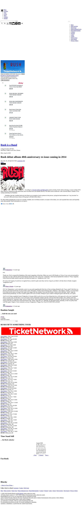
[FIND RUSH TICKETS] (13, 72)
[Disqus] (41, 245)
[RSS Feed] (5, 24)
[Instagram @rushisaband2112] (10, 24)
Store (5, 15)
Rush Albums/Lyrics (76, 29)
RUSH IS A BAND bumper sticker (10, 75)
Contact (6, 17)
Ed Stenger (20, 493)
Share (2, 162)
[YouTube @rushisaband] (19, 24)
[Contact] (22, 24)
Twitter (21, 488)
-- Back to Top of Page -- (7, 485)
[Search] (2, 24)
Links (72, 35)
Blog (5, 9)
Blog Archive (74, 26)
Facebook (15, 488)
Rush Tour (73, 27)
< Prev (35, 455)
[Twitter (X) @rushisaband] (16, 24)
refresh (2, 316)
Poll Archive (74, 38)
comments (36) (21, 161)
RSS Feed (26, 488)
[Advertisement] (41, 4)
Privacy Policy (74, 40)
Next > (47, 455)
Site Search (74, 39)
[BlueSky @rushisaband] (13, 24)
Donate (6, 18)
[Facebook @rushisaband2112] (7, 24)
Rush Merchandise (75, 30)
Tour (5, 12)
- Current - (41, 455)
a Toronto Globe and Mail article (40, 190)
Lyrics (5, 14)
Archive (6, 11)
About (72, 36)
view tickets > (4, 336)
